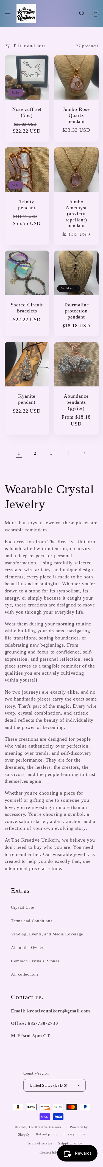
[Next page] (84, 453)
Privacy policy (74, 1134)
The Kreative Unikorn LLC (49, 1127)
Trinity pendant (26, 204)
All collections (24, 974)
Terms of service (39, 1143)
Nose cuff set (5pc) (27, 112)
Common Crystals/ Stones (35, 961)
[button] (7, 13)
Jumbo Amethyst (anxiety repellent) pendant (76, 214)
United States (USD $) (48, 1085)
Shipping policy (70, 1143)
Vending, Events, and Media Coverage (47, 934)
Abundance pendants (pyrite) (76, 402)
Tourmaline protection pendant (76, 311)
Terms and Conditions (31, 920)
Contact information (54, 1152)
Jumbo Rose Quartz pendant (76, 115)
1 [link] (19, 453)
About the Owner (27, 947)
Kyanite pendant (26, 399)
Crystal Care (22, 907)
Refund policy (46, 1134)
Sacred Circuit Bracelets (27, 308)
